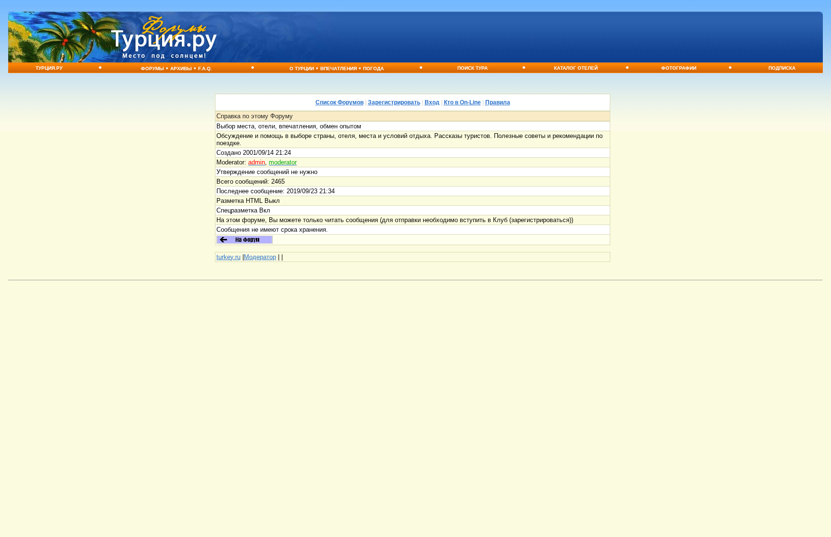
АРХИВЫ (181, 68)
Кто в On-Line (462, 102)
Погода (373, 68)
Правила (497, 102)
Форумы (152, 68)
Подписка (781, 68)
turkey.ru (228, 257)
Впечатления (338, 68)
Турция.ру (49, 68)
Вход (432, 102)
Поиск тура (472, 68)
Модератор (260, 257)
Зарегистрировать (394, 102)
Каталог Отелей (576, 68)
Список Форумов (339, 102)
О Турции (302, 68)
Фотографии (678, 68)
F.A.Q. (205, 68)
